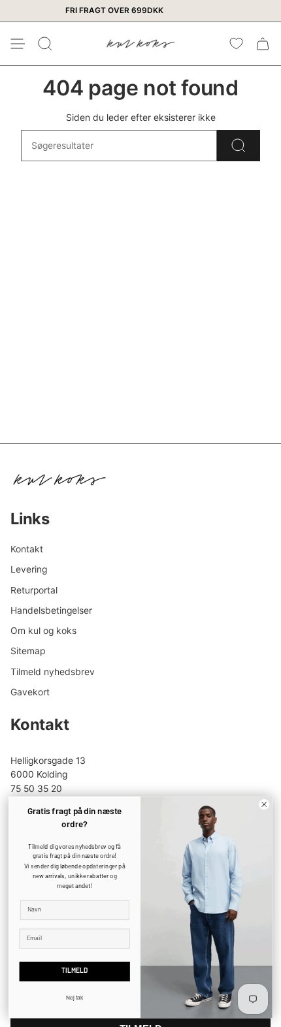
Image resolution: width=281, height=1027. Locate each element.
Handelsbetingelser (51, 610)
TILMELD (74, 971)
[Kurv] (262, 44)
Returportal (34, 590)
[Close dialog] (264, 804)
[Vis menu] (17, 44)
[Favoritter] (236, 44)
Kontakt (26, 549)
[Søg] (238, 145)
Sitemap (27, 651)
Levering (28, 569)
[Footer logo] (59, 480)
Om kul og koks (43, 630)
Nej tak (75, 997)
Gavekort (30, 692)
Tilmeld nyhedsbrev (52, 672)
